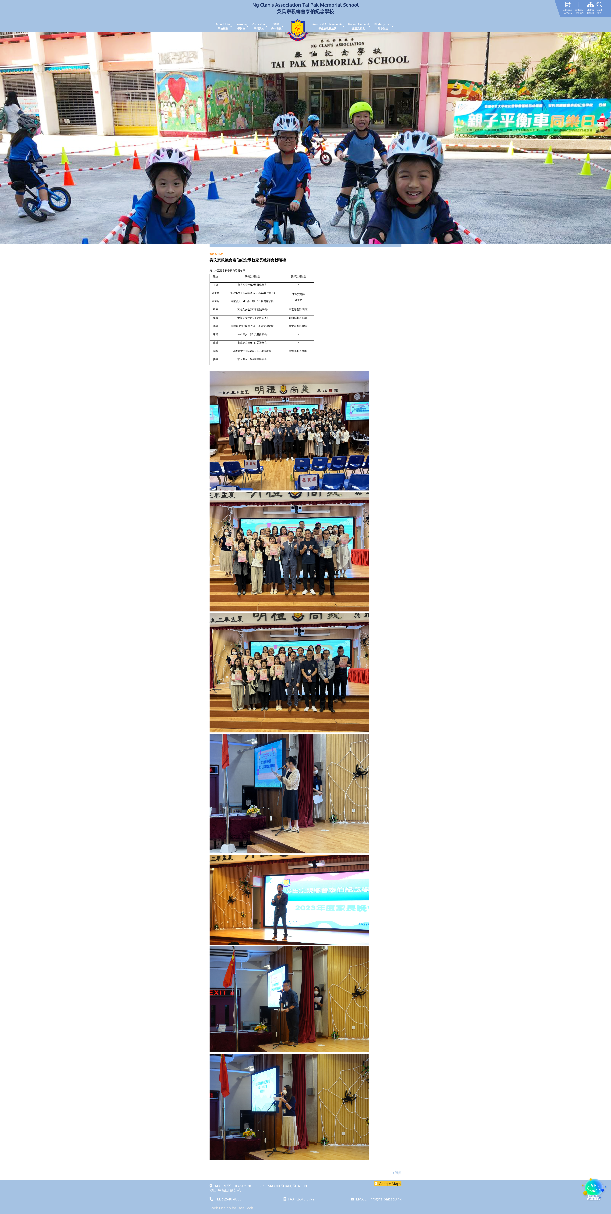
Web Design (221, 1208)
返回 (397, 1173)
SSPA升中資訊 (276, 26)
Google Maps (390, 1183)
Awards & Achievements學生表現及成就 (327, 26)
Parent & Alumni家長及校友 (358, 26)
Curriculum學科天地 (259, 26)
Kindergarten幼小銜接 (382, 26)
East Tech (245, 1208)
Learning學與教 (241, 26)
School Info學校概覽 (223, 26)
